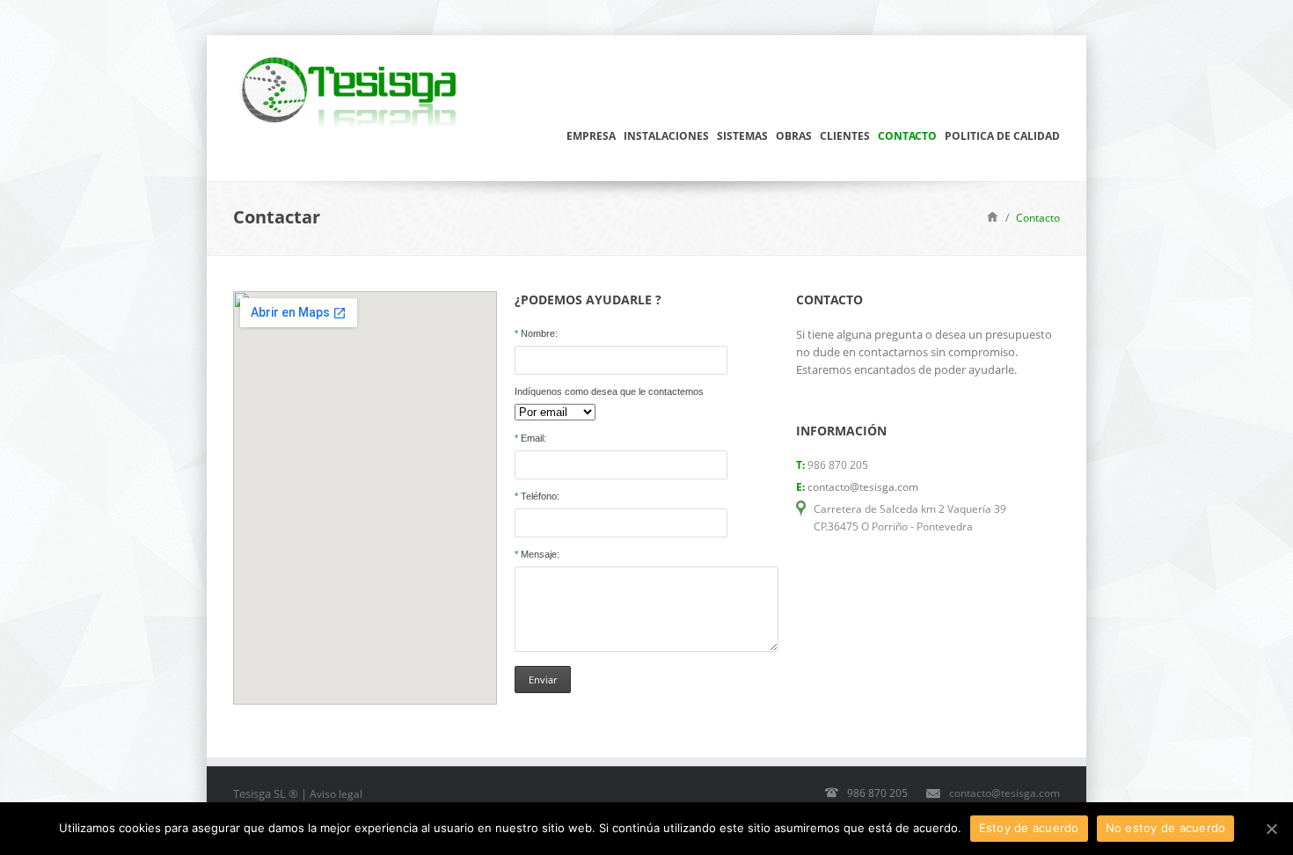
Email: (530, 438)
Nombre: (536, 333)
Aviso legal (336, 793)
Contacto (907, 135)
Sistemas (742, 135)
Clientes (845, 135)
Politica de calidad (1002, 135)
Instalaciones (666, 135)
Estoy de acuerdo (1029, 828)
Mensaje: (537, 554)
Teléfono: (537, 496)
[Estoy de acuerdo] (1271, 828)
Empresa (591, 135)
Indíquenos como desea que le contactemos (609, 391)
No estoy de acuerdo (1166, 828)
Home (992, 216)
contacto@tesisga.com (862, 486)
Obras (794, 135)
